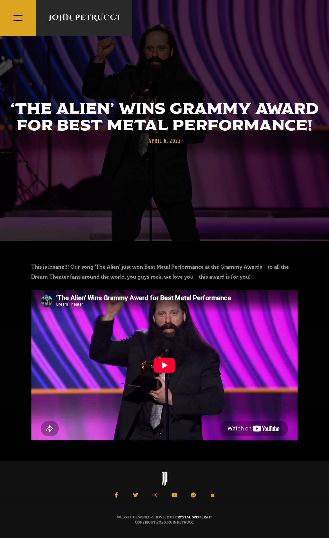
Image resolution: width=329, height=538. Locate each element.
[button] (18, 18)
